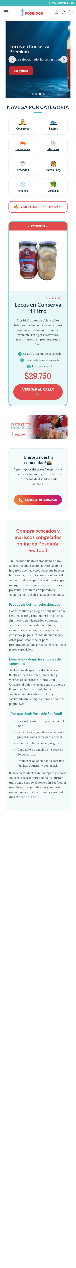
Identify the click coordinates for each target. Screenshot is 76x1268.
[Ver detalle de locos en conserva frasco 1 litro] (38, 261)
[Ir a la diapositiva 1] (33, 94)
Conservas (22, 124)
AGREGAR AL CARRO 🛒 (38, 391)
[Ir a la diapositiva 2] (36, 94)
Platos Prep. (53, 166)
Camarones (22, 145)
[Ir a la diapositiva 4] (44, 94)
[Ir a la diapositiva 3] (40, 94)
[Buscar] (56, 12)
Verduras (53, 186)
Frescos (23, 186)
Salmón (53, 124)
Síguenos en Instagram (41, 499)
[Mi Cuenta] (64, 12)
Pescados (23, 166)
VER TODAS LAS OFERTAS (38, 206)
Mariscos (53, 145)
